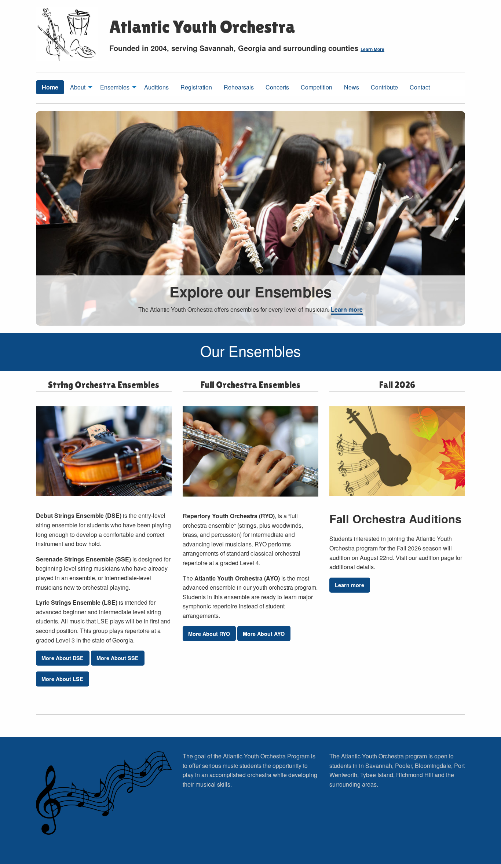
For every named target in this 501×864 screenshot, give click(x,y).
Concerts (277, 87)
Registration (196, 87)
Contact (420, 87)
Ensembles (114, 87)
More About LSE (62, 678)
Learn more (347, 309)
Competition (316, 87)
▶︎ (460, 221)
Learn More (372, 49)
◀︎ (47, 221)
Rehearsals (239, 87)
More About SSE (117, 658)
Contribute (384, 87)
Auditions (156, 87)
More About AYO (264, 633)
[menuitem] (50, 88)
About (77, 87)
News (351, 87)
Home (50, 87)
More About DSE (62, 658)
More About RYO (209, 633)
